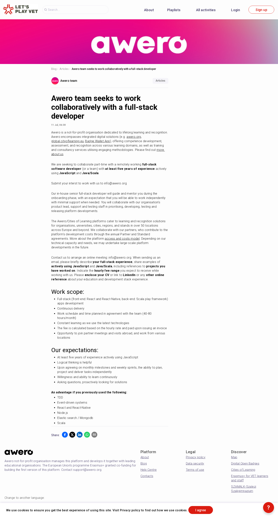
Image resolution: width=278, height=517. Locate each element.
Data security (195, 463)
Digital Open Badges (245, 463)
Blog (54, 68)
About (149, 10)
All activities (206, 10)
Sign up (261, 10)
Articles (64, 68)
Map (234, 457)
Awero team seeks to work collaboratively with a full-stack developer (114, 68)
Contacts (147, 476)
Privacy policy (196, 457)
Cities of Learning (243, 470)
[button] (65, 435)
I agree (200, 510)
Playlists (174, 10)
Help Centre (149, 470)
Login (235, 10)
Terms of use (195, 470)
